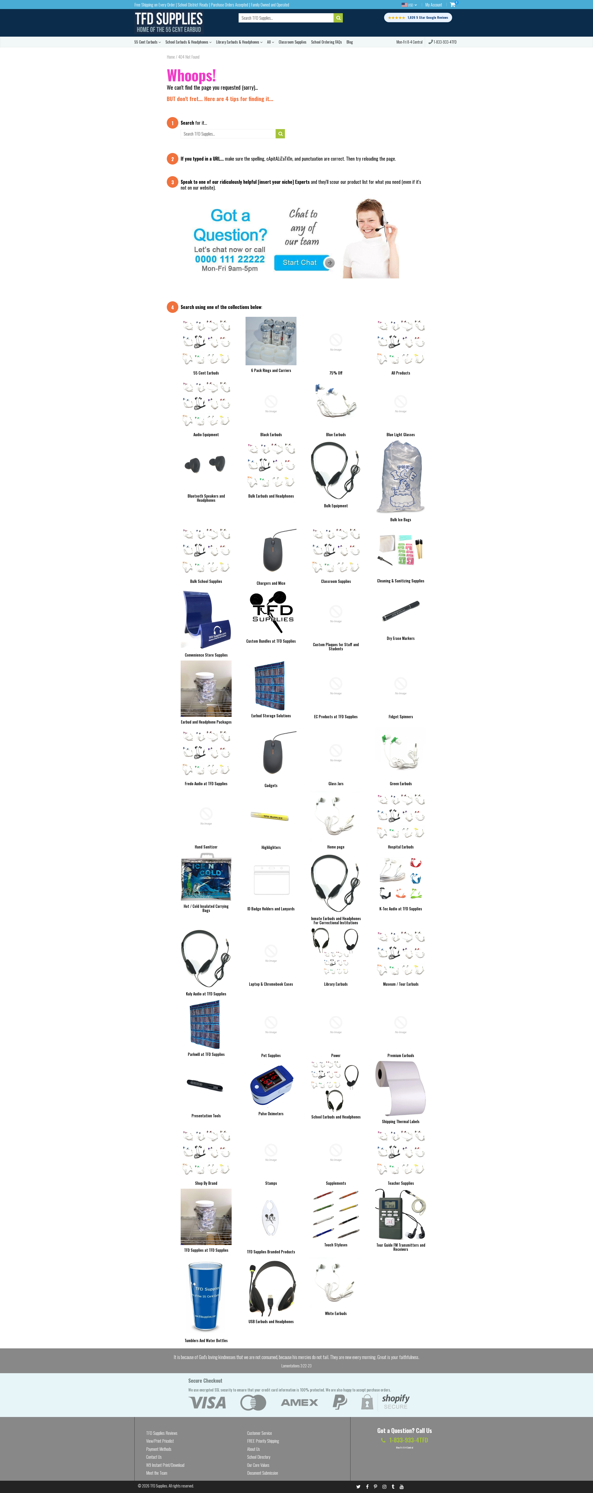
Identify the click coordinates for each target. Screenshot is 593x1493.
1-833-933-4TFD (445, 42)
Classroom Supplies (292, 42)
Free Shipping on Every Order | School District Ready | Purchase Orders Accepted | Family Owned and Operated (211, 5)
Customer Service (259, 1433)
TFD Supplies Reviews (161, 1433)
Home (171, 56)
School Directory (258, 1457)
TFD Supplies (158, 1486)
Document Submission (262, 1473)
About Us (253, 1449)
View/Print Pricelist (160, 1441)
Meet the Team (156, 1473)
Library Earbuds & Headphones (238, 42)
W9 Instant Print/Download (165, 1465)
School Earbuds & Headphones (187, 42)
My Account (433, 5)
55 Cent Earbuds (146, 42)
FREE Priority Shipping (263, 1441)
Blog (350, 42)
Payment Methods (158, 1449)
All (269, 42)
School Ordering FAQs (326, 42)
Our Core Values (258, 1465)
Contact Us (154, 1457)
